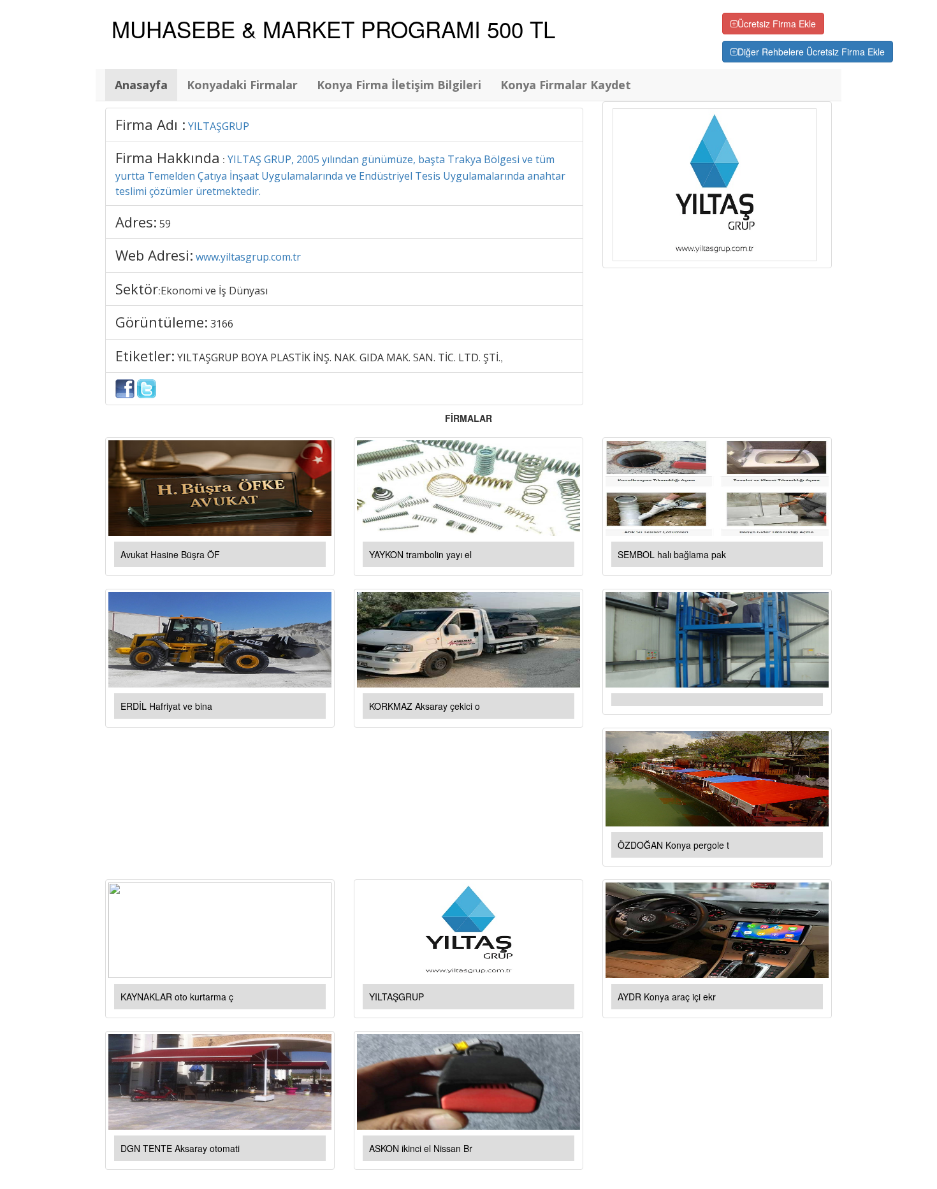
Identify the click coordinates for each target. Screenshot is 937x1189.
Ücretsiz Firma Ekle (776, 23)
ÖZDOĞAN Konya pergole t (673, 845)
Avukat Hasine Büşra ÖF (170, 554)
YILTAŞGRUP (218, 126)
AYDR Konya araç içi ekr (667, 996)
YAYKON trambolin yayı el (420, 554)
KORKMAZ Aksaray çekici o (424, 706)
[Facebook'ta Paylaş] (124, 387)
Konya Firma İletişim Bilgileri (399, 84)
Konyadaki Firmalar (242, 84)
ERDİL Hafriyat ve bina (166, 706)
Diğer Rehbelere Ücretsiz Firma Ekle (811, 51)
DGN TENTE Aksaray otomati (180, 1148)
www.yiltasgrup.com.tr (248, 257)
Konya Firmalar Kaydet (565, 84)
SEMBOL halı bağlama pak (672, 554)
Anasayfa (141, 84)
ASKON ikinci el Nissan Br (420, 1148)
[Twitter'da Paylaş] (146, 387)
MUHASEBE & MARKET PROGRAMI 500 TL (333, 29)
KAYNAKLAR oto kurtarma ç (176, 996)
